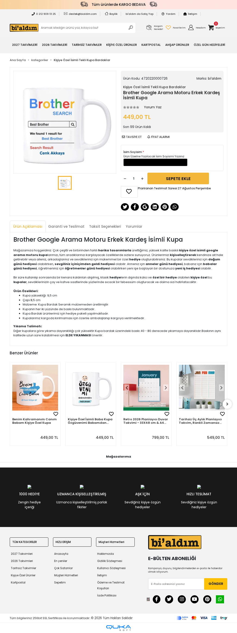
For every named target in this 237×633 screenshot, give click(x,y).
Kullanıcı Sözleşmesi (111, 568)
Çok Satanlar (63, 568)
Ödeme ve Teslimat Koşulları (111, 585)
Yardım (170, 14)
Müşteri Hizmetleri (66, 575)
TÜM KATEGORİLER (24, 542)
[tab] (28, 227)
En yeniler (60, 561)
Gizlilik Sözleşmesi (109, 561)
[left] (10, 404)
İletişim (192, 14)
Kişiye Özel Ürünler (23, 575)
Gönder (216, 583)
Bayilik (113, 14)
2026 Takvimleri (22, 561)
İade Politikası (106, 595)
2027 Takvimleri (22, 554)
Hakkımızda (105, 554)
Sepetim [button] (60, 582)
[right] (227, 404)
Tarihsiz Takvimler (23, 568)
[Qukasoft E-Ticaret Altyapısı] (118, 628)
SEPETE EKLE (178, 178)
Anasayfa (61, 554)
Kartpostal (18, 582)
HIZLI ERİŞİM (63, 542)
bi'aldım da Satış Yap (139, 14)
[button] (197, 28)
